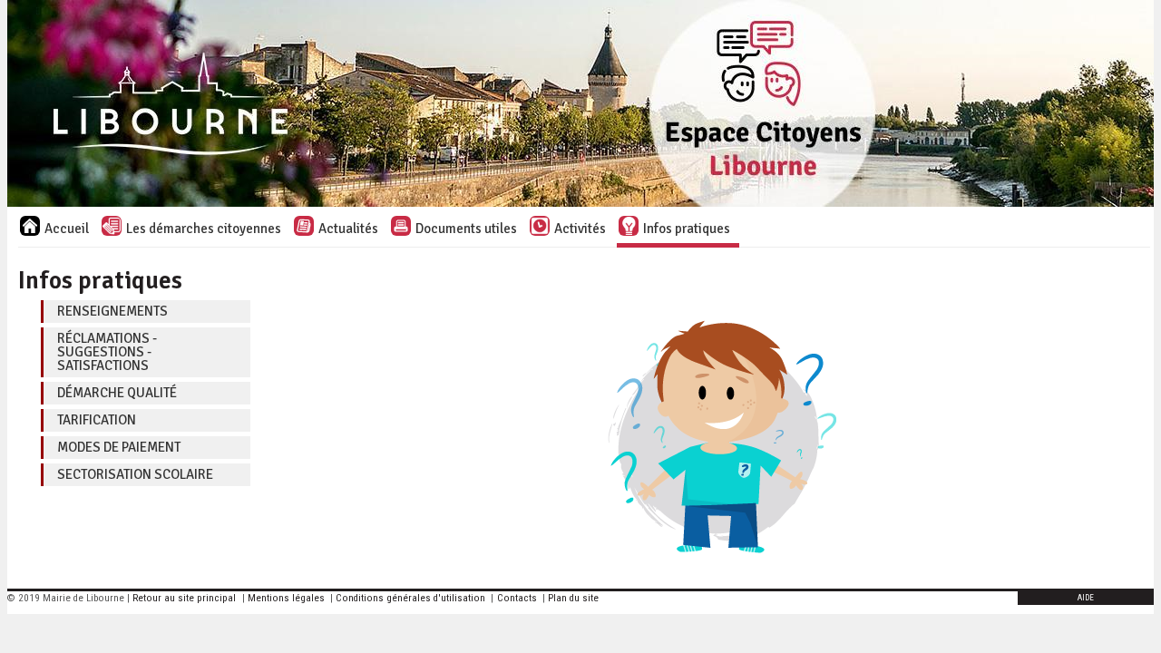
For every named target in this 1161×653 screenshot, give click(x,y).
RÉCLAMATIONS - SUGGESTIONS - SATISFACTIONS (107, 352)
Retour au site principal (184, 598)
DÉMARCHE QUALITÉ (117, 393)
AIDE (1086, 597)
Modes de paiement (118, 447)
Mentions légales (286, 598)
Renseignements (112, 311)
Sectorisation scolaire (135, 474)
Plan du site (573, 598)
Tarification (96, 420)
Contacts (517, 598)
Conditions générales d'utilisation (410, 598)
